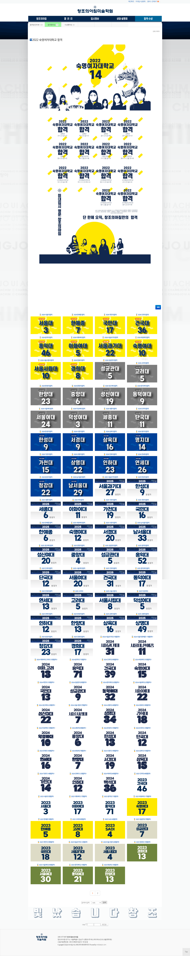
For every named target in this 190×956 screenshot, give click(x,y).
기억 (83, 925)
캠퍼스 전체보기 (152, 1)
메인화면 (131, 1)
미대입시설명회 (140, 1)
